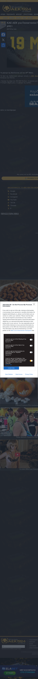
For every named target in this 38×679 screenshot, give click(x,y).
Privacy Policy (29, 374)
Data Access (19, 374)
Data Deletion (9, 374)
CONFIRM (11, 368)
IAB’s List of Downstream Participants (21, 330)
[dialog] (19, 339)
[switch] (31, 340)
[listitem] (19, 336)
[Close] (34, 304)
